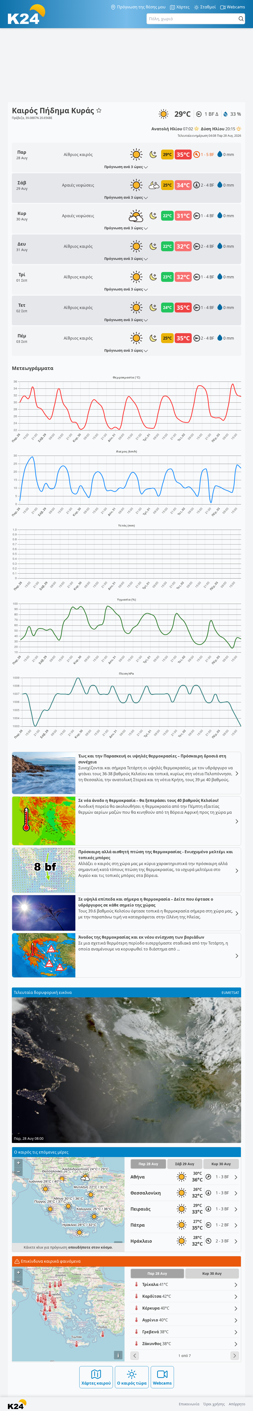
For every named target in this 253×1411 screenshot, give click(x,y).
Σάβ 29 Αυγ (184, 1163)
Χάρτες (182, 7)
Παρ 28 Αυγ (148, 1163)
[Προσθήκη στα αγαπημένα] (99, 110)
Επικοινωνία (189, 1404)
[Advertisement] (126, 65)
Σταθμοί (207, 7)
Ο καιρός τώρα (132, 1383)
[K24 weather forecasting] (26, 14)
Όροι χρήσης (214, 1404)
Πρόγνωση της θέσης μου (141, 7)
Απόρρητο (237, 1404)
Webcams (235, 7)
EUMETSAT (230, 992)
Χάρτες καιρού (96, 1383)
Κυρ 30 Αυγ (221, 1163)
